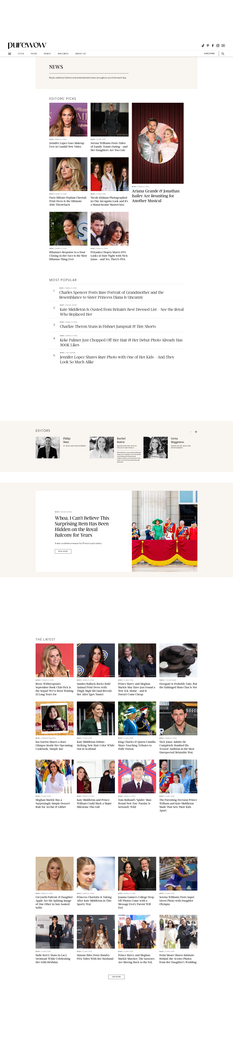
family (47, 54)
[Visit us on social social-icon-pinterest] (207, 45)
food (34, 54)
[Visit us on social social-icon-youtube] (223, 45)
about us (80, 54)
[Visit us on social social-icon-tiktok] (203, 45)
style (21, 54)
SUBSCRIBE (209, 54)
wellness (63, 54)
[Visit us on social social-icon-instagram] (218, 45)
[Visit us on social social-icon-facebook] (212, 45)
